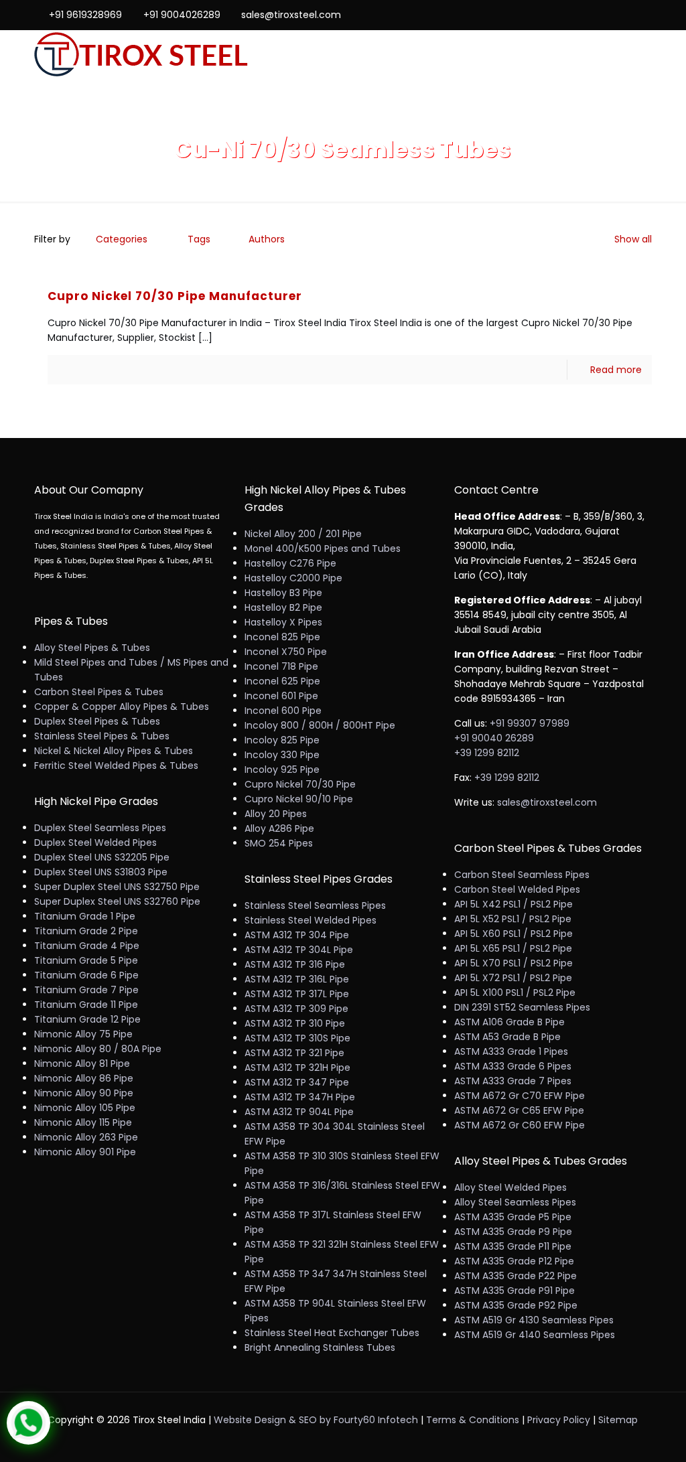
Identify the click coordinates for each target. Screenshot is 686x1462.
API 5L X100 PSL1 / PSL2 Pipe (514, 992)
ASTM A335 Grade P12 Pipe (514, 1261)
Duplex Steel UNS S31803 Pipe (100, 872)
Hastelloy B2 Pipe (283, 607)
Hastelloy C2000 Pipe (293, 578)
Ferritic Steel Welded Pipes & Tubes (116, 765)
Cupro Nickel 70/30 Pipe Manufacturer (175, 296)
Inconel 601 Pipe (281, 696)
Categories (121, 239)
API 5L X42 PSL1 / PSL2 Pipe (513, 904)
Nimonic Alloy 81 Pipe (82, 1063)
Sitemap (618, 1420)
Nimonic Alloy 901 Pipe (85, 1152)
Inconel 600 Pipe (283, 710)
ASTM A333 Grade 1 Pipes (511, 1051)
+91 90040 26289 (494, 738)
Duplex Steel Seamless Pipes (100, 827)
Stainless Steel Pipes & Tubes (101, 736)
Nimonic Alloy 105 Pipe (84, 1107)
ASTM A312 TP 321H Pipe (297, 1067)
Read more (616, 369)
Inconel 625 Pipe (282, 681)
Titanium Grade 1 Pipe (84, 916)
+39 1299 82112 (486, 752)
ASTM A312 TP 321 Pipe (294, 1052)
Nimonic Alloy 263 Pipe (86, 1137)
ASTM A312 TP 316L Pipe (297, 979)
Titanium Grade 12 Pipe (87, 1019)
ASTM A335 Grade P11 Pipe (512, 1246)
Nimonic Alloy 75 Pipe (83, 1034)
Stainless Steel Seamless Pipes (315, 905)
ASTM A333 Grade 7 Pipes (512, 1081)
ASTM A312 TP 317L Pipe (297, 994)
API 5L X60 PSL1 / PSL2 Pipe (513, 933)
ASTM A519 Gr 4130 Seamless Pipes (534, 1320)
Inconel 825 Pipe (282, 637)
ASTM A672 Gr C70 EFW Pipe (519, 1095)
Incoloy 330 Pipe (282, 754)
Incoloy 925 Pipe (282, 769)
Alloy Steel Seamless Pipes (515, 1202)
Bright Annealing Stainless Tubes (320, 1347)
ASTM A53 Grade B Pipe (507, 1036)
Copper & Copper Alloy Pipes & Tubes (121, 706)
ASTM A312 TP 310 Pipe (295, 1023)
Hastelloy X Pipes (283, 622)
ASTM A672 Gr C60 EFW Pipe (519, 1125)
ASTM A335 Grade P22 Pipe (515, 1276)
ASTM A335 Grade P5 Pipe (512, 1217)
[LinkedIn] (627, 14)
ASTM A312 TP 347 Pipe (297, 1082)
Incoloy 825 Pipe (282, 740)
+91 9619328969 (85, 14)
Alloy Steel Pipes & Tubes (92, 647)
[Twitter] (609, 14)
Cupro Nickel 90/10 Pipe (299, 799)
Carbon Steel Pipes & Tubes (98, 692)
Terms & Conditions (472, 1420)
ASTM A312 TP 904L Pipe (299, 1111)
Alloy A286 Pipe (279, 828)
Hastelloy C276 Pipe (290, 563)
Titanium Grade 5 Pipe (86, 960)
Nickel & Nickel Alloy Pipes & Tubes (113, 750)
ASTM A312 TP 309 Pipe (296, 1008)
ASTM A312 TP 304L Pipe (299, 949)
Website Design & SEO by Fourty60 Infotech (316, 1420)
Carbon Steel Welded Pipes (517, 889)
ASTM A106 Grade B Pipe (509, 1022)
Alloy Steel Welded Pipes (510, 1187)
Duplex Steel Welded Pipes (95, 842)
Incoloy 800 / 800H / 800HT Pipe (320, 725)
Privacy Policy (558, 1420)
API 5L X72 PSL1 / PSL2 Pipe (513, 977)
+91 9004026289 (181, 14)
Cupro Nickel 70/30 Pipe (300, 784)
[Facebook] (591, 14)
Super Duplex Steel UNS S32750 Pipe (117, 886)
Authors (267, 239)
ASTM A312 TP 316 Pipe (295, 964)
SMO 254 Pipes (279, 843)
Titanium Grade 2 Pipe (86, 931)
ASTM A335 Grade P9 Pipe (513, 1231)
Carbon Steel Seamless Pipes (522, 874)
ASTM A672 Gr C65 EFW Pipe (519, 1110)
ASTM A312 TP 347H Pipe (300, 1097)
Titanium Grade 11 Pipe (86, 1004)
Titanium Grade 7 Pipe (86, 990)
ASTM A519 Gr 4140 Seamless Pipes (534, 1334)
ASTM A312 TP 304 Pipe (297, 935)
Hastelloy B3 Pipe (283, 592)
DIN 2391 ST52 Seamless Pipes (522, 1007)
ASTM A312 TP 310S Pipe (297, 1038)
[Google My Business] (645, 14)
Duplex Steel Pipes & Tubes (97, 721)
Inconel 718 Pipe (281, 666)
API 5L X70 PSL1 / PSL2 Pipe (513, 963)
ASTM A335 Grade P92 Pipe (515, 1305)
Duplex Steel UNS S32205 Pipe (101, 857)
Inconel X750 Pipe (286, 651)
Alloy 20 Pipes (276, 813)
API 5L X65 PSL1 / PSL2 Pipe (513, 948)
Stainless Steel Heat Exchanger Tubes (332, 1332)
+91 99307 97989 (529, 723)
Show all (633, 239)
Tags (199, 239)
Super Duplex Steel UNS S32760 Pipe (117, 901)
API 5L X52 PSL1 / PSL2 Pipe (512, 919)
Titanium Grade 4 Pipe (86, 945)
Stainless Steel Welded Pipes (310, 920)
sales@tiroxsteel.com (291, 14)
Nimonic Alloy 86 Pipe (83, 1078)
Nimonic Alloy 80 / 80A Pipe (97, 1048)
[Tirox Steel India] (141, 55)
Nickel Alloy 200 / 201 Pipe (303, 533)
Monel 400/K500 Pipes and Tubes (323, 548)
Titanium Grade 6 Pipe (86, 975)
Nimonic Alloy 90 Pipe (83, 1093)
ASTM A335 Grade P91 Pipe (514, 1290)
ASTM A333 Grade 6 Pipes (512, 1066)
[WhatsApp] (572, 14)
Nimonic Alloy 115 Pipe (83, 1122)
